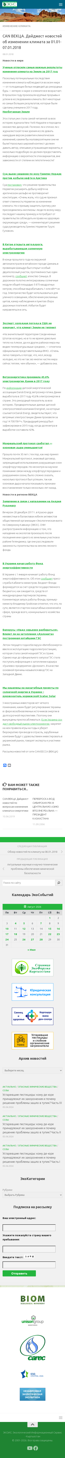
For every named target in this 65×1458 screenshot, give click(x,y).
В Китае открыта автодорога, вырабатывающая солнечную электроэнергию (23, 248)
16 (58, 928)
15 (49, 928)
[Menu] (60, 4)
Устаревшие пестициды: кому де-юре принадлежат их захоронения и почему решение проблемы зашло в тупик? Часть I (31, 1157)
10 (6, 928)
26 (23, 939)
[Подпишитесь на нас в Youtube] (29, 1448)
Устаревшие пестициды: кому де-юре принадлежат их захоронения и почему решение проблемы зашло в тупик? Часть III (32, 1098)
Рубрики (7, 1189)
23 (58, 934)
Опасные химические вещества (37, 1086)
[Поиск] (58, 883)
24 (6, 939)
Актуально (9, 1086)
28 (41, 939)
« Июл (32, 949)
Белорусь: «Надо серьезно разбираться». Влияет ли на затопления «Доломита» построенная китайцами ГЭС (30, 634)
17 (6, 934)
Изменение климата (17, 26)
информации (14, 387)
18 (15, 934)
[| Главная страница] (12, 4)
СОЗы (6, 1090)
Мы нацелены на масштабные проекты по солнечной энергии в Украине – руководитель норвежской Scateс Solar (31, 692)
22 (49, 934)
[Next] (38, 1320)
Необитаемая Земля (16, 111)
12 (23, 928)
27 (32, 939)
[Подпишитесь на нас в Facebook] (35, 1448)
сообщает (21, 276)
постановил (14, 184)
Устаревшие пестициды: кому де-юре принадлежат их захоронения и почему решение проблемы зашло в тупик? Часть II (32, 1128)
